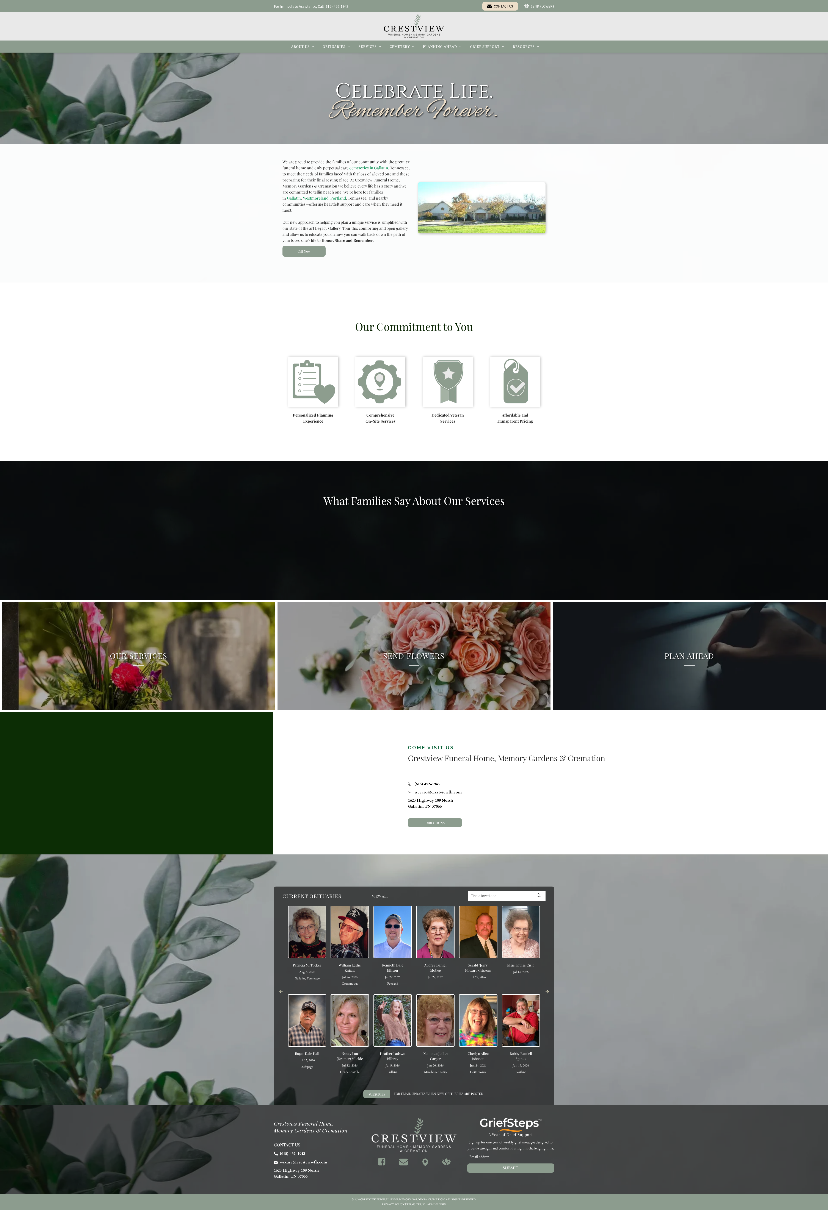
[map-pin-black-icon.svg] (425, 1165)
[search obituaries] (540, 896)
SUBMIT (510, 1168)
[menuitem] (302, 46)
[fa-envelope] (403, 1165)
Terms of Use (415, 1204)
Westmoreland (315, 198)
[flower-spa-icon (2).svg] (446, 1165)
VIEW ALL (380, 896)
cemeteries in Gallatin (368, 167)
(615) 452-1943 (336, 6)
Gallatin (294, 198)
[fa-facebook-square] (381, 1165)
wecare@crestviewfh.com (438, 792)
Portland (338, 198)
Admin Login (436, 1204)
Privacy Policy (393, 1204)
